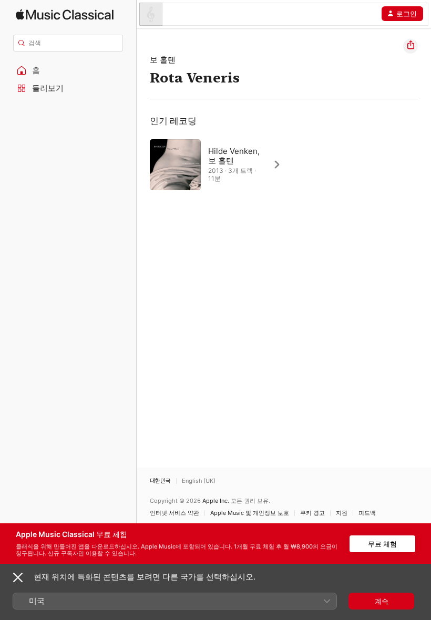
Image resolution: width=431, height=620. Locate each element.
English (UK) (199, 481)
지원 (341, 513)
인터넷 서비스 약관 (174, 513)
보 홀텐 (163, 60)
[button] (68, 70)
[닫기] (18, 577)
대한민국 (160, 481)
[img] (65, 14)
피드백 (367, 513)
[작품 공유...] (410, 46)
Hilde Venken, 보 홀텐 (234, 156)
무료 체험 (382, 544)
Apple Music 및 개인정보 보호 (249, 513)
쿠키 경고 (312, 513)
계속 (381, 601)
